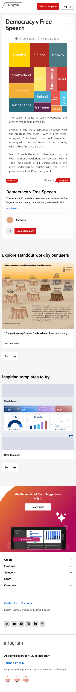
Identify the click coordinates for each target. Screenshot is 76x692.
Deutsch (17, 610)
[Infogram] (12, 6)
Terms (8, 662)
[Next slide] (14, 356)
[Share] (9, 231)
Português (27, 610)
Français (46, 610)
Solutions (10, 572)
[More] (68, 20)
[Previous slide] (6, 356)
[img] (19, 55)
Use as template (48, 6)
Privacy (19, 662)
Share (12, 180)
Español (37, 610)
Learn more (38, 507)
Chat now (26, 603)
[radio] (26, 39)
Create (8, 559)
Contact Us (10, 603)
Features (9, 566)
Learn (7, 579)
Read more (12, 208)
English (7, 610)
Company (10, 585)
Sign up (67, 6)
